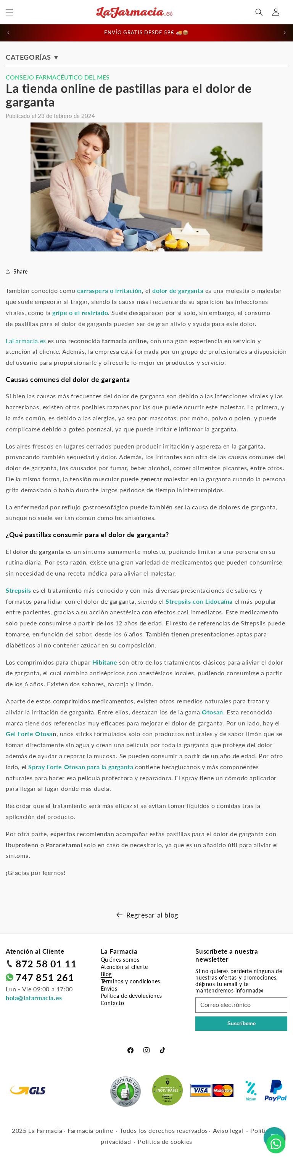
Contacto (112, 1003)
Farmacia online (90, 1130)
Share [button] (20, 271)
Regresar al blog (152, 915)
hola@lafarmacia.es (34, 997)
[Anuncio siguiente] (284, 32)
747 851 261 (45, 977)
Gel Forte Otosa (29, 733)
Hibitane (105, 662)
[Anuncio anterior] (8, 32)
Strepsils (18, 590)
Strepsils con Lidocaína (199, 601)
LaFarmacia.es (26, 340)
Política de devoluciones (131, 995)
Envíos (109, 988)
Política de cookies (165, 1141)
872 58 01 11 (46, 963)
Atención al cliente (124, 967)
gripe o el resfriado (80, 312)
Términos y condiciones (130, 981)
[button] (9, 12)
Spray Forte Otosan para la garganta (80, 766)
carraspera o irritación (109, 290)
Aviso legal (228, 1130)
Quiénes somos (120, 959)
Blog (106, 974)
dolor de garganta (177, 290)
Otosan (212, 712)
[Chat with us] (275, 1143)
